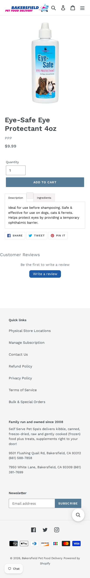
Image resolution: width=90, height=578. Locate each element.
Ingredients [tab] (44, 197)
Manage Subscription (27, 342)
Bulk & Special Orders (27, 402)
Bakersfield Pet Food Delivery (42, 558)
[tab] (29, 196)
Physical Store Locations (30, 331)
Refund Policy (20, 366)
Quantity (12, 162)
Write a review (45, 274)
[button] (78, 515)
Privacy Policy (20, 378)
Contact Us (18, 354)
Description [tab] (15, 197)
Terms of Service (23, 390)
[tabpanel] (45, 215)
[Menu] (82, 8)
